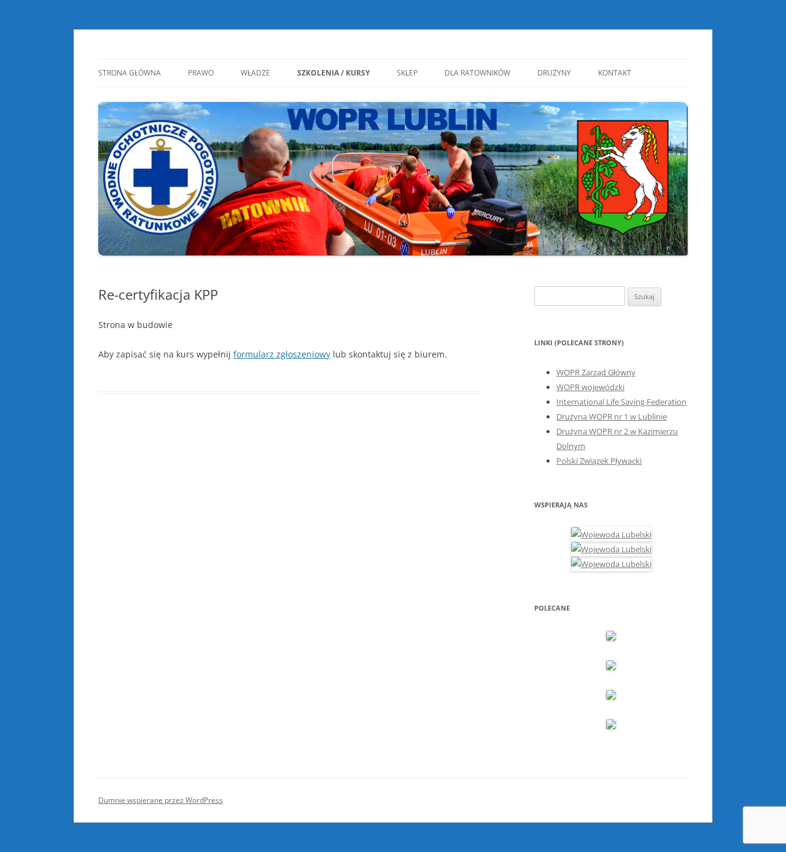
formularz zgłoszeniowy (281, 354)
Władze (255, 73)
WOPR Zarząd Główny (596, 372)
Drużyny (554, 73)
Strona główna (129, 73)
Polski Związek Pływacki (599, 460)
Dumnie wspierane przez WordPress (160, 800)
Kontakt (614, 73)
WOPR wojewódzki (590, 387)
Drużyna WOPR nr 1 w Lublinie (611, 416)
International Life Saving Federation (621, 401)
